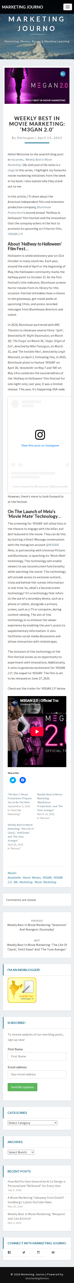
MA (15, 882)
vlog (10, 170)
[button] (37, 86)
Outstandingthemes (37, 1278)
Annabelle (14, 877)
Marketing (26, 882)
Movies (12, 873)
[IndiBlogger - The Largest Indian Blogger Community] (22, 991)
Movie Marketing (45, 882)
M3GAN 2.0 (15, 234)
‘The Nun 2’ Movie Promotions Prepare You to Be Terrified (20, 798)
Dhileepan (25, 138)
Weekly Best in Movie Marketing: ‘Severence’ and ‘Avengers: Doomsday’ (37, 925)
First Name (15, 1049)
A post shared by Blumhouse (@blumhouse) (40, 486)
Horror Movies (32, 877)
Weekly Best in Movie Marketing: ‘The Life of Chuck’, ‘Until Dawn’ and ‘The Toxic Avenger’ (21, 832)
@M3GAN (52, 545)
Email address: (17, 1067)
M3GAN (47, 877)
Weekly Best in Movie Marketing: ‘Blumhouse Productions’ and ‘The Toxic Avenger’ (50, 802)
